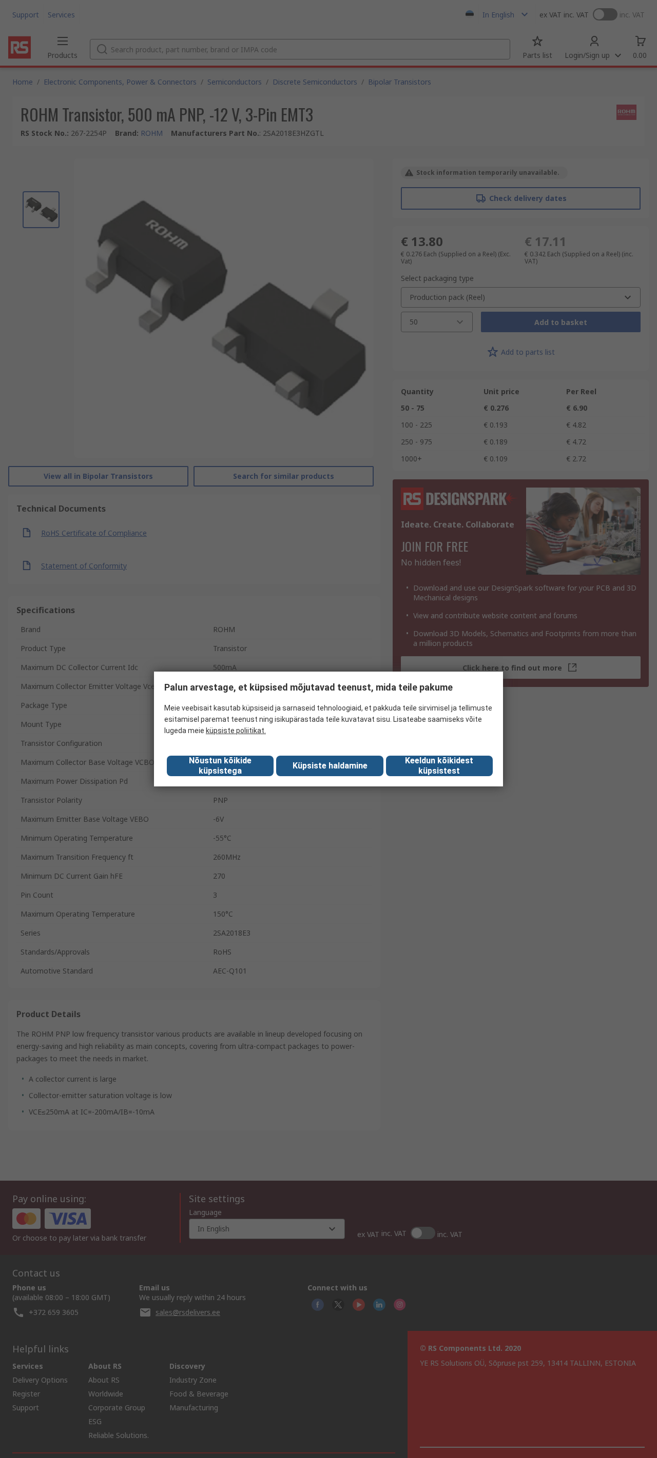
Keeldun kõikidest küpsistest (439, 766)
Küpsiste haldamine (330, 766)
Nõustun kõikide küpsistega (220, 766)
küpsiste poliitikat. (236, 730)
